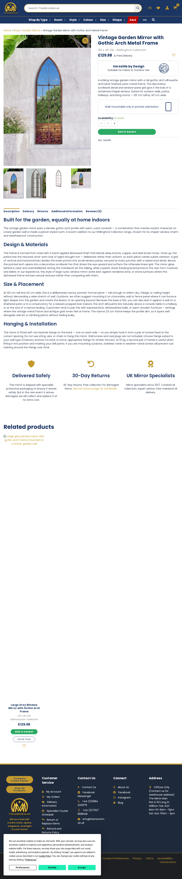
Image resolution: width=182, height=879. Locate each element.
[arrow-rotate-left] (91, 363)
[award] (150, 363)
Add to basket (127, 131)
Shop (17, 30)
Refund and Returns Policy (51, 830)
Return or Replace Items (51, 821)
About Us (123, 787)
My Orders (53, 797)
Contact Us (89, 787)
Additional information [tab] (67, 211)
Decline (52, 867)
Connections (168, 862)
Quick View (24, 739)
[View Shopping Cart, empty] (175, 8)
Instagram (124, 797)
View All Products (20, 789)
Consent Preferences (115, 858)
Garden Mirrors (31, 30)
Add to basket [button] (24, 731)
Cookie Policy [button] (45, 856)
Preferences (23, 867)
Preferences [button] (30, 860)
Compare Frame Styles (19, 779)
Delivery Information (49, 803)
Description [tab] (12, 211)
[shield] (31, 363)
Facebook (124, 792)
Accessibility (165, 858)
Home (7, 30)
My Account (53, 791)
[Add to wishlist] (175, 55)
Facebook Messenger (86, 794)
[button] (49, 19)
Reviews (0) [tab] (94, 211)
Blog (120, 802)
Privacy (137, 858)
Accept (82, 867)
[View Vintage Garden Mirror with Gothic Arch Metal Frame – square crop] (81, 178)
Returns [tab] (42, 211)
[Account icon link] (167, 8)
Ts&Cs (150, 858)
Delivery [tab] (28, 211)
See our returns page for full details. (95, 388)
